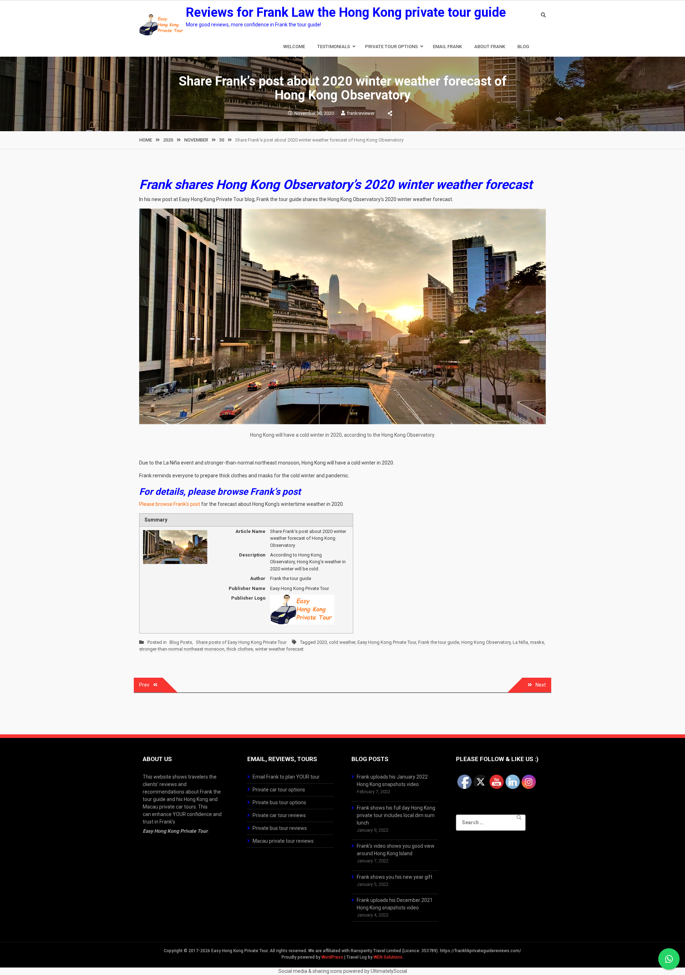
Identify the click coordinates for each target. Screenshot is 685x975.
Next (541, 685)
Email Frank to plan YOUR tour (286, 777)
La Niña (520, 642)
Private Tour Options (391, 46)
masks (537, 642)
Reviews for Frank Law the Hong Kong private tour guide (346, 12)
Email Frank (447, 46)
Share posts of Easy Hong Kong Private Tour (241, 642)
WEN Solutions (388, 957)
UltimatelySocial (389, 971)
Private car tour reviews (279, 815)
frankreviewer (361, 113)
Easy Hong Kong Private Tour (386, 642)
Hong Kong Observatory (486, 642)
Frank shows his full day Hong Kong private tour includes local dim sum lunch (396, 815)
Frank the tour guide (438, 642)
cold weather (342, 642)
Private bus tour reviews (280, 828)
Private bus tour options (279, 802)
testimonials (333, 46)
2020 (322, 642)
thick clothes (240, 649)
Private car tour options (279, 789)
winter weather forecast (279, 649)
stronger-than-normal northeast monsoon (181, 649)
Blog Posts (180, 642)
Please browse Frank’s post (169, 504)
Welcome (294, 46)
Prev (144, 685)
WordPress (332, 957)
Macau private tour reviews (283, 841)
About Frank (489, 46)
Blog (523, 46)
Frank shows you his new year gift (394, 877)
